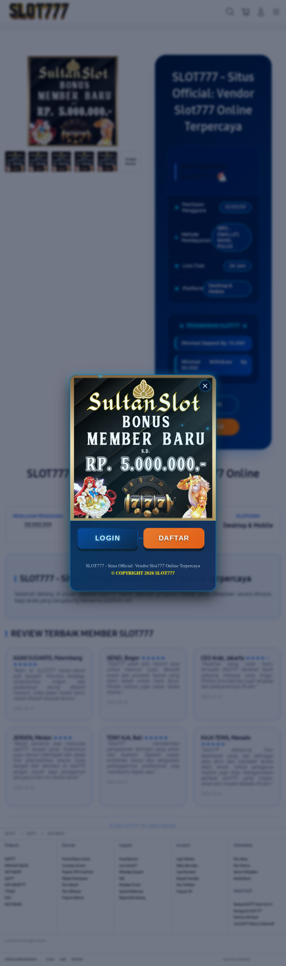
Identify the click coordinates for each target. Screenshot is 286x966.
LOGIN (107, 538)
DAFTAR (174, 538)
